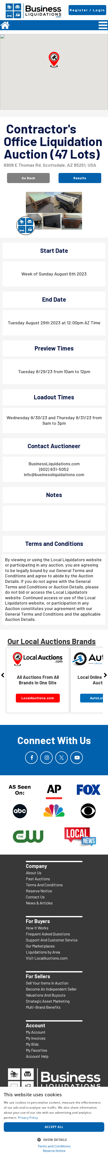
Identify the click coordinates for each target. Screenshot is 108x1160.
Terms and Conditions (54, 1146)
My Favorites (36, 1050)
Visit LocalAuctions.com (47, 958)
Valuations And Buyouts (46, 995)
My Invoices (35, 1038)
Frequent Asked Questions (48, 933)
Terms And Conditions (44, 884)
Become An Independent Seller (51, 989)
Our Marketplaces (40, 945)
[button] (54, 60)
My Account (35, 1032)
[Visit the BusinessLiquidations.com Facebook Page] (31, 757)
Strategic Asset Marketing (48, 1001)
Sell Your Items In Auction (47, 982)
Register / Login (87, 10)
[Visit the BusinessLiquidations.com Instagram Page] (46, 757)
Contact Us (35, 896)
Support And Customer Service (52, 939)
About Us (33, 872)
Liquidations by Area (43, 952)
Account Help (37, 1056)
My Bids (32, 1044)
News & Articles (39, 902)
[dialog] (54, 1123)
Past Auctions (38, 878)
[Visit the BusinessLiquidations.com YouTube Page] (76, 757)
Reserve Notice (39, 890)
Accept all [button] (54, 1127)
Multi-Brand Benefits (43, 1007)
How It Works (37, 927)
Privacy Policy (28, 1117)
